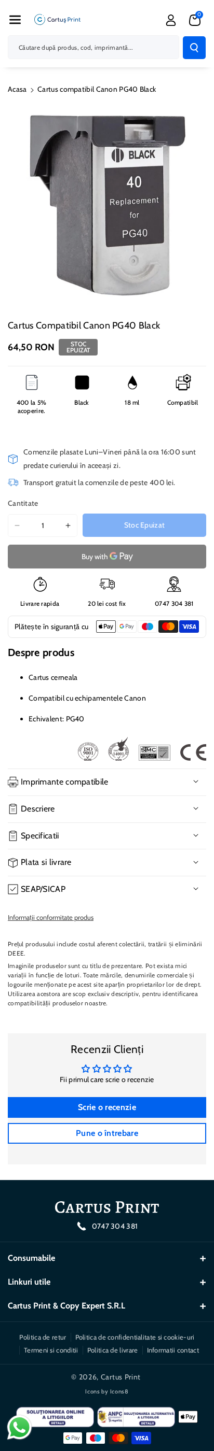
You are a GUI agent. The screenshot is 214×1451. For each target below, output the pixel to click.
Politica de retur (42, 1337)
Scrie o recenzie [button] (107, 1107)
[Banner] (141, 749)
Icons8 (119, 1391)
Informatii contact (173, 1350)
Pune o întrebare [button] (107, 1133)
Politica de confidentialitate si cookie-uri (135, 1337)
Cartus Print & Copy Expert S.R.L (66, 1306)
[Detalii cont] (170, 20)
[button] (15, 19)
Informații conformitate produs (50, 917)
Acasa (17, 89)
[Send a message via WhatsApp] (19, 1427)
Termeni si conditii (51, 1350)
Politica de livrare (112, 1350)
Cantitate (23, 503)
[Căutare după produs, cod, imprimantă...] (194, 47)
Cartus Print (121, 1377)
